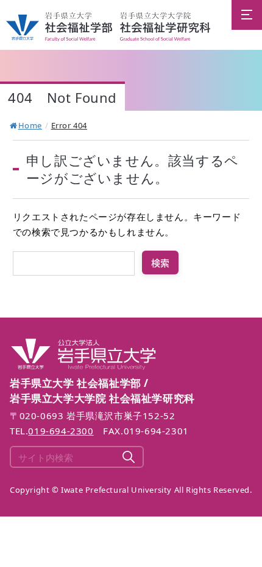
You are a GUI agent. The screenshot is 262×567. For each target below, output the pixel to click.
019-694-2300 (60, 431)
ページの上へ (246, 354)
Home (30, 125)
